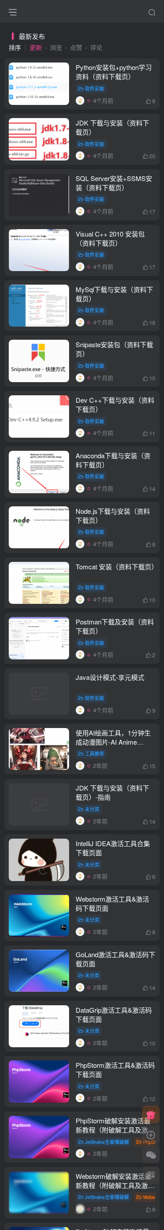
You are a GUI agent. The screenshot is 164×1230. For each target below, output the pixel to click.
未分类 (92, 808)
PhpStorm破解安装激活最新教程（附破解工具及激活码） (115, 1129)
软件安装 (94, 88)
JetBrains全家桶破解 (107, 1141)
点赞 (76, 47)
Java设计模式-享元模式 (110, 677)
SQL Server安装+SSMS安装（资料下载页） (114, 183)
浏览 (56, 47)
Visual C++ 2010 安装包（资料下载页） (110, 238)
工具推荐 (94, 753)
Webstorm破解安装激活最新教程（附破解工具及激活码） (115, 1185)
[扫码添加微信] (151, 1155)
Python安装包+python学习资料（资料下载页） (114, 72)
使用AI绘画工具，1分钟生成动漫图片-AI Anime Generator (113, 742)
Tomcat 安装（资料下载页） (117, 566)
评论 (96, 47)
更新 (36, 47)
